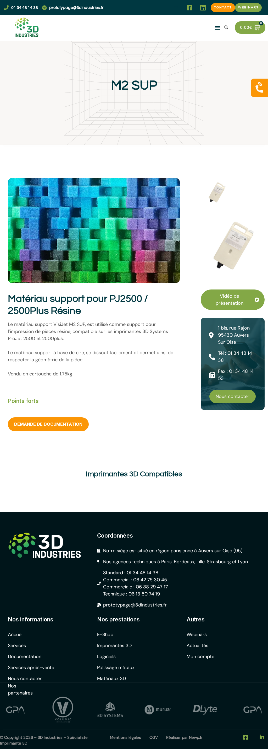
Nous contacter (232, 396)
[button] (176, 7)
